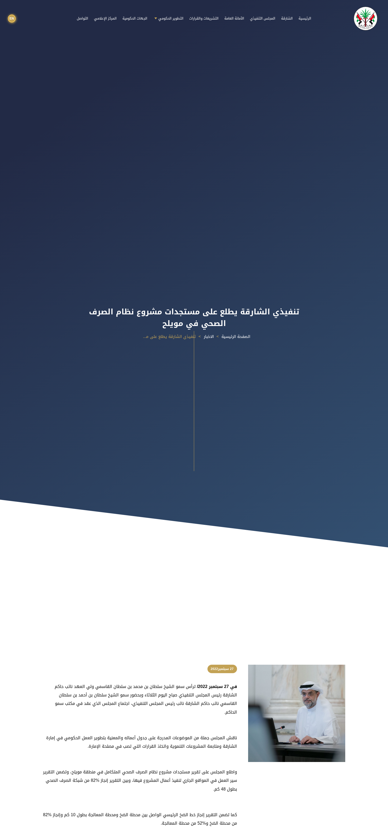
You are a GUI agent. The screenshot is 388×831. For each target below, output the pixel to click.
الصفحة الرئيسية (235, 336)
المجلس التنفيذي (262, 18)
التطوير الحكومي (170, 18)
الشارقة (287, 18)
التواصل (82, 18)
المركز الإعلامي (105, 18)
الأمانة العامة (234, 18)
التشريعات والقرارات (204, 18)
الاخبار (209, 336)
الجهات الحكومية (134, 18)
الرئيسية (305, 18)
